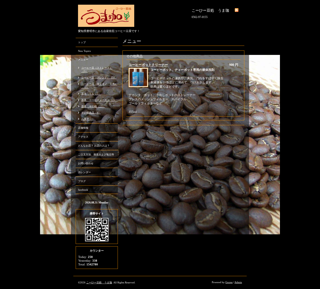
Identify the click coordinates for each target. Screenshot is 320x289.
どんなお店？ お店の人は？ (94, 145)
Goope (229, 282)
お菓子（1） (88, 119)
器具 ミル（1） (91, 93)
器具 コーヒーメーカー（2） (98, 100)
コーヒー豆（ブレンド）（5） (98, 77)
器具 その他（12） (93, 106)
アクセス (83, 136)
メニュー (83, 59)
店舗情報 (83, 127)
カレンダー (84, 172)
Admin (238, 282)
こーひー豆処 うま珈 (99, 282)
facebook (83, 189)
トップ (82, 42)
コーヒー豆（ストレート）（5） (96, 69)
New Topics (84, 51)
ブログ (82, 181)
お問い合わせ (85, 163)
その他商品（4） (91, 112)
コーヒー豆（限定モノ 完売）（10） (99, 85)
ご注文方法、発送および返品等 (96, 154)
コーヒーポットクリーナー (148, 65)
